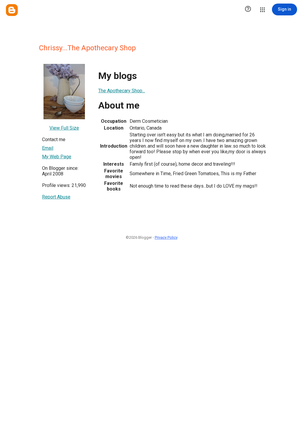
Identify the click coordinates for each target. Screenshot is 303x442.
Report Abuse (56, 197)
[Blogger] (12, 10)
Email (47, 148)
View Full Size (64, 128)
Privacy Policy (166, 237)
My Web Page (56, 156)
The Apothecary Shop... (121, 90)
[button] (248, 9)
